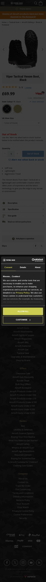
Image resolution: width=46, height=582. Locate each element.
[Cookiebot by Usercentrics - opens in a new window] (32, 260)
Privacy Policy (23, 293)
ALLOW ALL (23, 311)
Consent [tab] (8, 267)
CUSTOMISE (21, 320)
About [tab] (38, 267)
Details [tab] (23, 267)
